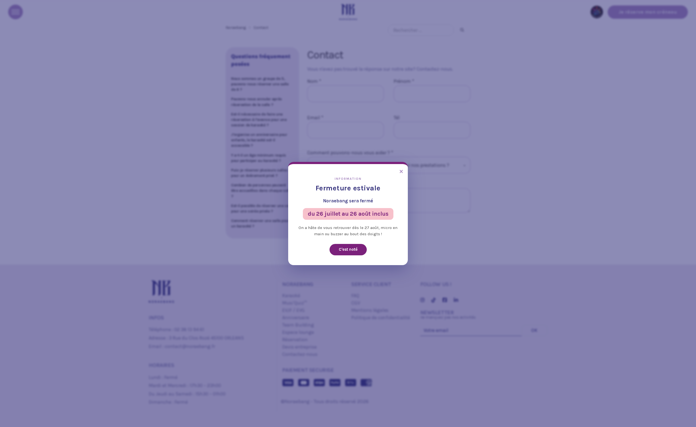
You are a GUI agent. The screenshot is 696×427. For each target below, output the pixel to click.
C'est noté (348, 249)
